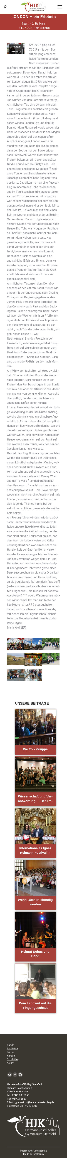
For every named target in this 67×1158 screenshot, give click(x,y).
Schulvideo (12, 1059)
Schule (10, 1045)
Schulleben (12, 1048)
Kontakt (11, 1055)
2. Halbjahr (15, 47)
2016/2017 (15, 51)
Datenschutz (40, 1150)
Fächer (10, 1052)
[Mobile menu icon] (59, 7)
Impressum (26, 1150)
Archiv (10, 1063)
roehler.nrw (38, 1154)
